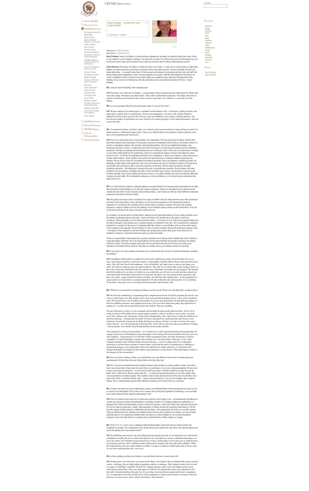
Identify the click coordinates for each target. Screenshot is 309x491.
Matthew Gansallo (91, 108)
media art (208, 26)
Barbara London (90, 100)
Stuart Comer (89, 37)
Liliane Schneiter (90, 88)
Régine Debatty (90, 77)
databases (208, 40)
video (207, 45)
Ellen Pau (87, 85)
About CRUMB (91, 21)
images (123, 34)
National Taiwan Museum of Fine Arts (92, 41)
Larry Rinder (89, 98)
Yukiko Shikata (90, 44)
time (206, 35)
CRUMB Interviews (92, 28)
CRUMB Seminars (92, 121)
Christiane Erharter (91, 75)
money (207, 50)
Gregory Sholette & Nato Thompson (91, 81)
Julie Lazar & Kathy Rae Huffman (91, 112)
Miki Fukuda (89, 47)
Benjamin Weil (89, 93)
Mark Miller (88, 35)
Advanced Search (91, 139)
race (206, 62)
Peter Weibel (89, 116)
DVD (207, 33)
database (208, 31)
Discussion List (91, 25)
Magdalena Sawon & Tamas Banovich (92, 56)
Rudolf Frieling (89, 50)
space (207, 38)
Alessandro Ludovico (92, 32)
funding (208, 55)
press (207, 52)
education (208, 57)
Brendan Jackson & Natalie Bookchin (92, 104)
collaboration (210, 48)
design (207, 28)
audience (208, 43)
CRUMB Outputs (91, 129)
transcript (113, 34)
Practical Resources (92, 125)
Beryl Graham (123, 50)
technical (208, 60)
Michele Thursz (90, 72)
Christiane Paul (90, 95)
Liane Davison (89, 90)
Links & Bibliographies (90, 134)
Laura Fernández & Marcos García (91, 68)
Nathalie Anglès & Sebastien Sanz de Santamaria (91, 62)
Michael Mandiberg (91, 52)
